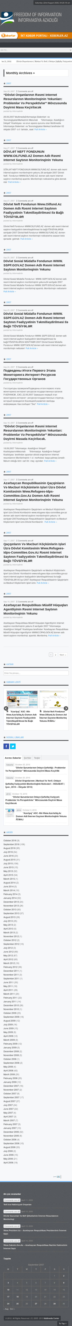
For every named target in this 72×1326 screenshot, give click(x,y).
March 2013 (9, 932)
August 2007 (9, 1101)
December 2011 (11, 970)
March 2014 (9, 890)
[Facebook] (6, 746)
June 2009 (8, 1028)
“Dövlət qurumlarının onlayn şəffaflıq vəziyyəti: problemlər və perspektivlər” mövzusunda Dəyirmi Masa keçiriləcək (33, 800)
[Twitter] (13, 746)
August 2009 (9, 1020)
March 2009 (9, 1039)
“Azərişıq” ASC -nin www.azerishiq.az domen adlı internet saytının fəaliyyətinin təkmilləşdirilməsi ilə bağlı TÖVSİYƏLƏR (21, 718)
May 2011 (8, 986)
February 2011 (10, 997)
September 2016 (11, 844)
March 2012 (9, 963)
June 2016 (8, 855)
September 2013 (11, 913)
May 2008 (8, 1066)
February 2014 (10, 894)
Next (65, 708)
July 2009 (8, 1024)
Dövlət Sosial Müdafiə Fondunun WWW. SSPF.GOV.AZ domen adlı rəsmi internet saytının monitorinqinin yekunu (34, 265)
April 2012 (8, 959)
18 (17, 1296)
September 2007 (11, 1097)
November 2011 (11, 974)
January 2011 (10, 1001)
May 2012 (8, 955)
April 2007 (8, 1116)
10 (8, 1289)
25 (17, 1303)
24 (8, 1303)
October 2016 (9, 840)
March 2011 (9, 993)
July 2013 (8, 920)
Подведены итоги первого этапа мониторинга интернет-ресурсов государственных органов (29, 375)
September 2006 (11, 1143)
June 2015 (8, 867)
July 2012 (8, 947)
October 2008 (9, 1058)
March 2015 (9, 878)
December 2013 (11, 901)
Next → (63, 654)
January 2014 (10, 897)
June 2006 (8, 1154)
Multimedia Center (51, 1318)
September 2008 (11, 1062)
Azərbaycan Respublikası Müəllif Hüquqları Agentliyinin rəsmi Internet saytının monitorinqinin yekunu (35, 609)
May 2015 (8, 871)
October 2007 (9, 1093)
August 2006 (9, 1147)
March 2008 (9, 1074)
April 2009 (8, 1035)
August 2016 (9, 848)
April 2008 (8, 1070)
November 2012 (11, 936)
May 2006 (8, 1158)
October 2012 (9, 940)
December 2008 (11, 1051)
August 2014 (9, 882)
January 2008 (10, 1081)
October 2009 (9, 1012)
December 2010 (11, 1005)
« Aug (5, 1308)
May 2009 (8, 1032)
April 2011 (8, 989)
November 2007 (11, 1089)
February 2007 (10, 1124)
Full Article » (40, 129)
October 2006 (9, 1139)
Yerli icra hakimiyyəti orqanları (17, 1204)
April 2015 (8, 874)
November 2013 (11, 905)
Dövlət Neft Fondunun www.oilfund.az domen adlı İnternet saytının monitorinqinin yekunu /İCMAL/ (54, 716)
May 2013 (8, 924)
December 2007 (11, 1085)
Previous (6, 708)
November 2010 (11, 1009)
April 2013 (8, 928)
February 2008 (10, 1078)
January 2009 (10, 1047)
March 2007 (9, 1120)
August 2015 (9, 859)
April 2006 (8, 1162)
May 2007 (8, 1112)
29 (54, 1303)
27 (36, 1303)
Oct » (12, 1308)
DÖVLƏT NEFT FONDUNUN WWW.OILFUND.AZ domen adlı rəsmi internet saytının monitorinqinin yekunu (33, 156)
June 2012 (8, 951)
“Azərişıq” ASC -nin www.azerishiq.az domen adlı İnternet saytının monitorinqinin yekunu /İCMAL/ (41, 816)
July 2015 (8, 863)
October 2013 (9, 909)
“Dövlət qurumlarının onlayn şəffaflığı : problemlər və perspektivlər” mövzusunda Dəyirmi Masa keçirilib (35, 769)
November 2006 (11, 1135)
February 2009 (10, 1043)
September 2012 (11, 943)
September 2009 (11, 1016)
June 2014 (8, 886)
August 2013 (9, 917)
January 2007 (10, 1127)
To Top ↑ (63, 1323)
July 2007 (8, 1104)
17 (8, 1296)
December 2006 (11, 1131)
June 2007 (8, 1108)
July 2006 (8, 1150)
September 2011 (11, 978)
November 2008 (11, 1055)
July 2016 (8, 851)
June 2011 (8, 982)
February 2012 (10, 966)
